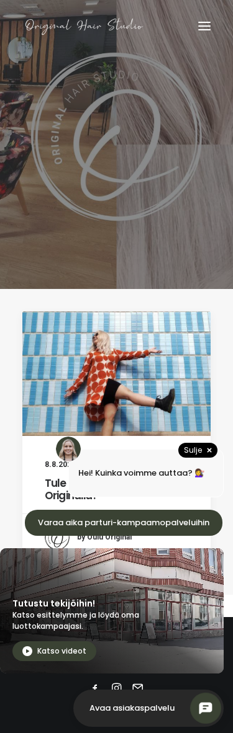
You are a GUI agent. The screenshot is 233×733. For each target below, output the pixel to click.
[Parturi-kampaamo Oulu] (84, 26)
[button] (204, 26)
